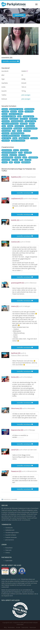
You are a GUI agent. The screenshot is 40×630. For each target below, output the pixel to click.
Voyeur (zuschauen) (18, 141)
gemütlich (13, 155)
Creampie (5, 111)
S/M (14, 131)
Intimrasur (5, 121)
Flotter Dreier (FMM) (8, 116)
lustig (25, 157)
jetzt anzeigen (25, 95)
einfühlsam (24, 150)
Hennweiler (31, 408)
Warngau (32, 430)
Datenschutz (24, 627)
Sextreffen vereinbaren (10, 61)
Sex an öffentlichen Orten (10, 136)
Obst (3, 126)
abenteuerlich (6, 150)
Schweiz (7, 552)
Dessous (13, 111)
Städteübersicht (9, 530)
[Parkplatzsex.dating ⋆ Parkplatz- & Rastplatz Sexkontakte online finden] (13, 4)
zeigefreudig (26, 162)
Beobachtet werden (16, 109)
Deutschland (8, 548)
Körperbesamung (17, 121)
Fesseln (4, 114)
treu (21, 160)
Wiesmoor (33, 283)
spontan (15, 160)
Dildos (21, 111)
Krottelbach (28, 377)
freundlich (27, 153)
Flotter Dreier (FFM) (15, 114)
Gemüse (4, 119)
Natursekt (23, 124)
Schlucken (5, 133)
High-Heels (33, 119)
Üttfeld (28, 242)
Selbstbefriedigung (17, 133)
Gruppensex (14, 119)
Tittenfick (34, 138)
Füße (19, 116)
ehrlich (16, 150)
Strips (15, 138)
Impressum (33, 627)
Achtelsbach (29, 220)
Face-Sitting (29, 111)
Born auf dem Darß (30, 450)
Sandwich (27, 131)
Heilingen (27, 306)
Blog (5, 627)
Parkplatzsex (30, 126)
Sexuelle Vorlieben (10, 535)
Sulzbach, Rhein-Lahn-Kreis (19, 355)
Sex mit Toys (6, 138)
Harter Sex (23, 119)
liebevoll (18, 157)
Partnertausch (7, 128)
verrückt (28, 160)
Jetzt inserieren (9, 540)
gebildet (5, 155)
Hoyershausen (31, 177)
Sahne (19, 131)
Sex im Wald (26, 136)
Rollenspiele (6, 131)
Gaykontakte (8, 560)
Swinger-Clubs (24, 138)
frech (20, 153)
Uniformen (5, 141)
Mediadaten (11, 627)
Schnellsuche (9, 528)
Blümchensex (29, 109)
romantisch (6, 160)
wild (11, 162)
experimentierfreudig (9, 153)
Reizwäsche (18, 128)
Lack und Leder (30, 121)
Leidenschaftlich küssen (10, 124)
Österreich (8, 550)
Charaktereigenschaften (12, 532)
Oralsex (10, 126)
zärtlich (17, 162)
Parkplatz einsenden (11, 537)
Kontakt (18, 627)
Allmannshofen (32, 471)
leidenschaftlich (7, 157)
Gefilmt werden (28, 116)
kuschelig (22, 155)
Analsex (4, 109)
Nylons (31, 124)
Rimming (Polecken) (30, 128)
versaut (4, 162)
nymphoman (33, 157)
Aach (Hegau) (33, 199)
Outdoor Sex (19, 126)
